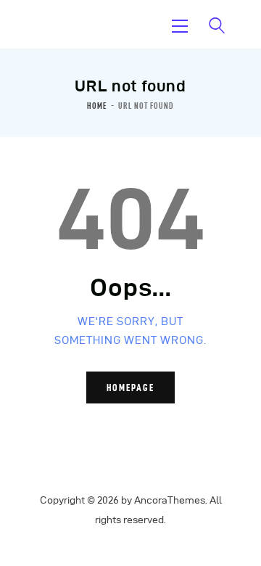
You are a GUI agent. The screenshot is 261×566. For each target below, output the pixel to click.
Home (97, 106)
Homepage (130, 387)
